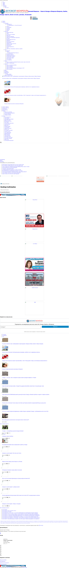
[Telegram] (4, 533)
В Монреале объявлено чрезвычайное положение (12, 470)
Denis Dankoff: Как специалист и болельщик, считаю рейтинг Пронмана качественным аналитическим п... (21, 517)
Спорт (8, 47)
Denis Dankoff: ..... (5, 509)
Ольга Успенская (18, 522)
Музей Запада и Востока (11, 39)
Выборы (51, 522)
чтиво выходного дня (7, 523)
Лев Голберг (6, 122)
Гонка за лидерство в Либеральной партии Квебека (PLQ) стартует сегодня (15, 166)
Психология (9, 45)
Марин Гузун (6, 139)
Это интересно (9, 59)
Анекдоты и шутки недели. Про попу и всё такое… (12, 453)
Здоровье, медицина (10, 36)
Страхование (9, 27)
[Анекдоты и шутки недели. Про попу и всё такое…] (5, 451)
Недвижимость (9, 24)
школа (34, 522)
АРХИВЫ (4, 2)
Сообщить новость (7, 115)
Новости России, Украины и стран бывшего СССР (15, 68)
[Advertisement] (34, 151)
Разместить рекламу (8, 111)
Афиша (8, 51)
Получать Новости (5, 107)
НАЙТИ (1, 160)
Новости (3, 22)
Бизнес (8, 30)
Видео (5, 70)
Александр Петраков (8, 138)
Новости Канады (10, 66)
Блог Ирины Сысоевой (8, 130)
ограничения (28, 523)
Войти (5, 6)
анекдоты (36, 522)
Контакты (4, 5)
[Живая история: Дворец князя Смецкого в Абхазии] (5, 459)
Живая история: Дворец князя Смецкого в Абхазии (12, 461)
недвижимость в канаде (30, 522)
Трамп (38, 522)
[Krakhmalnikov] (52, 179)
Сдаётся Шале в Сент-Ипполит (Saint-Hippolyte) (10, 173)
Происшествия (9, 44)
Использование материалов (9, 112)
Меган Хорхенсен (7, 117)
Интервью (6, 71)
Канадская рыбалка (10, 54)
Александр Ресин (7, 136)
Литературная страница (11, 55)
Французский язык (10, 32)
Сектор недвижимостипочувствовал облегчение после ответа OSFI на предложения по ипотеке (21, 495)
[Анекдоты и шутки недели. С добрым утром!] (5, 484)
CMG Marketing (2, 561)
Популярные (4, 335)
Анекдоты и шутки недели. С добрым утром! (11, 486)
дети (48, 522)
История (8, 38)
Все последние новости (4, 423)
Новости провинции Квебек (11, 65)
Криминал (8, 40)
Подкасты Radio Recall (8, 75)
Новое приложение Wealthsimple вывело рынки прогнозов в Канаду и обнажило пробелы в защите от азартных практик (25, 394)
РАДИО (4, 3)
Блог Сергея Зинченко (8, 137)
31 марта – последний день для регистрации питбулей (12, 431)
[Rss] (0, 533)
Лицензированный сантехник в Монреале (9, 167)
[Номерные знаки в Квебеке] (3, 434)
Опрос (8, 33)
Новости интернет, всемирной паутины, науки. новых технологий (18, 62)
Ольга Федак (6, 118)
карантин (67, 522)
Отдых (5, 49)
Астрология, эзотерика (11, 34)
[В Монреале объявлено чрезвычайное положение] (5, 467)
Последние (4, 334)
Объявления (4, 108)
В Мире (5, 60)
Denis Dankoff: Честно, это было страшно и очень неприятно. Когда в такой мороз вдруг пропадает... (20, 513)
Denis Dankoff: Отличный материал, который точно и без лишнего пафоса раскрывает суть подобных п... (21, 518)
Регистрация (7, 7)
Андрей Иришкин (7, 133)
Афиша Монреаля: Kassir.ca (14, 52)
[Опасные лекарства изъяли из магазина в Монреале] (7, 101)
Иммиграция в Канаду (7, 522)
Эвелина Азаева (7, 126)
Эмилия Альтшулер (7, 128)
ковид (52, 522)
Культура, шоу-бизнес (10, 41)
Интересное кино (10, 53)
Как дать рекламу (7, 113)
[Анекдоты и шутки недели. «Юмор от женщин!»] (5, 501)
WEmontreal (41, 525)
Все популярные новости (4, 507)
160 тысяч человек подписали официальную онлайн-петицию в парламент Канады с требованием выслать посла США (25, 411)
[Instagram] (3, 533)
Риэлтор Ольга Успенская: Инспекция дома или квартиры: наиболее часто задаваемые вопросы (21, 86)
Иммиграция (6, 72)
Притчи (62, 522)
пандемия (3, 523)
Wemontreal (9, 567)
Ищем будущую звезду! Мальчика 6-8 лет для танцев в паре (13, 164)
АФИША (4, 4)
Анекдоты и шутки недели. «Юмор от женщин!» (11, 503)
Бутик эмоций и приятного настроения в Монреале (11, 172)
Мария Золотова (7, 120)
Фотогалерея (9, 58)
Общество (6, 31)
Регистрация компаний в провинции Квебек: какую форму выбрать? (14, 171)
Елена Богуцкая (7, 124)
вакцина (1, 522)
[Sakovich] (17, 179)
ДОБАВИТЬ (2, 161)
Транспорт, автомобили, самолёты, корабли (14, 48)
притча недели (55, 522)
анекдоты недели (46, 522)
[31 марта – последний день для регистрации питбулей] (5, 428)
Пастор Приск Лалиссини (8, 123)
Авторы (3, 116)
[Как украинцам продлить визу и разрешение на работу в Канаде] (5, 442)
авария (18, 523)
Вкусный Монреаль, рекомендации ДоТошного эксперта (12, 170)
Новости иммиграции (10, 63)
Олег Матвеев (6, 127)
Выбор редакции (9, 69)
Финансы (8, 29)
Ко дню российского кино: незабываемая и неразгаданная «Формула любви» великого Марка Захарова (21, 78)
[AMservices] (28, 179)
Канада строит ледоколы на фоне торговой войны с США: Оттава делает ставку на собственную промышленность (25, 95)
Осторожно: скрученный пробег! (8, 168)
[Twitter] (2, 533)
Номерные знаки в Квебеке (7, 436)
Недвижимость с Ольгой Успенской (15, 25)
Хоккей (26, 523)
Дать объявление (3, 564)
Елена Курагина (7, 135)
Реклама (8, 28)
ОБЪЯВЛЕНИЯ (2, 159)
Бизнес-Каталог (5, 109)
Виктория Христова (7, 121)
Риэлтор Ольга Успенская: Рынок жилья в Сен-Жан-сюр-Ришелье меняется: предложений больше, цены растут (24, 403)
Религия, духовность (10, 46)
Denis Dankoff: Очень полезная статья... (9, 510)
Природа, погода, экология (11, 43)
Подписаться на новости (4, 562)
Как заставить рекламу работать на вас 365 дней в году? (12, 165)
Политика (6, 73)
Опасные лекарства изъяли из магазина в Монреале (14, 103)
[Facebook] (1, 533)
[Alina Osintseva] (40, 179)
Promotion (11, 523)
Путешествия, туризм (10, 56)
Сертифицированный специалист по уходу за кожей (11, 169)
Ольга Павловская (7, 132)
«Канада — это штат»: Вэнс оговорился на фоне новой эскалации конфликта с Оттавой (19, 377)
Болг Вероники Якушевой (8, 140)
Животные (8, 35)
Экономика (6, 23)
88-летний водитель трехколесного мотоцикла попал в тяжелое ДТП (15, 419)
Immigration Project (41, 522)
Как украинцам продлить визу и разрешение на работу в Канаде (14, 444)
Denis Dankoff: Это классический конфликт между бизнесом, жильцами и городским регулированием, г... (21, 514)
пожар (3, 522)
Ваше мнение (9, 74)
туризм (1, 523)
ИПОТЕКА (64, 522)
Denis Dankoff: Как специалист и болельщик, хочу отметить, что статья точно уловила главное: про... (20, 516)
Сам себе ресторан (10, 57)
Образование (9, 42)
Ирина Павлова (7, 134)
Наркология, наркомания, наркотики (13, 37)
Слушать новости (5, 106)
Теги (3, 336)
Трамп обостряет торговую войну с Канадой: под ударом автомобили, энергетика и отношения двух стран (23, 386)
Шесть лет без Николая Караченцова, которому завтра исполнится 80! (16, 478)
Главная (3, 21)
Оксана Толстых (7, 131)
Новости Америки (10, 67)
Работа (8, 26)
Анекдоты (8, 50)
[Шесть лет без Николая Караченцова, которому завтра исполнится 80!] (5, 476)
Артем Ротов (6, 129)
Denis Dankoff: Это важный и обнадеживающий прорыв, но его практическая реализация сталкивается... (21, 515)
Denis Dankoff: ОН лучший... (7, 511)
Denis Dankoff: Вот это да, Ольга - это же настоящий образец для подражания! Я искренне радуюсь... (20, 512)
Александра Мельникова (8, 119)
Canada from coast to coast (22, 523)
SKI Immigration (59, 522)
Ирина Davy (6, 125)
